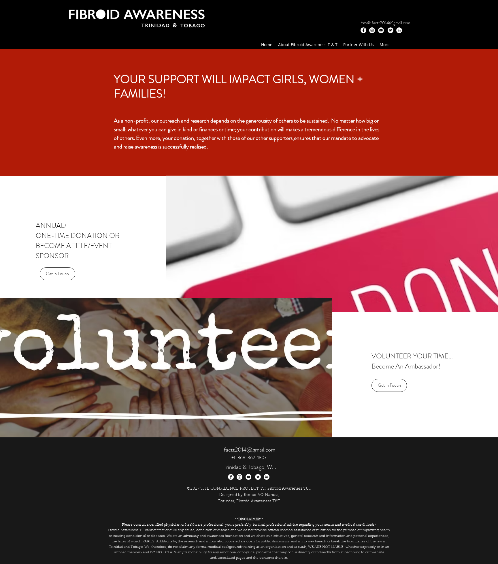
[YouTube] (381, 30)
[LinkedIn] (399, 30)
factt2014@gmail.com (391, 23)
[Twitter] (390, 30)
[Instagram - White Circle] (372, 30)
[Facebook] (363, 30)
